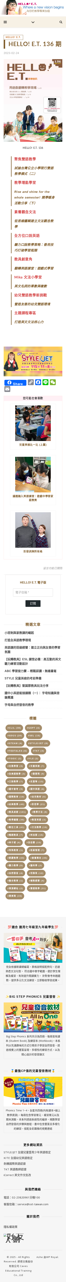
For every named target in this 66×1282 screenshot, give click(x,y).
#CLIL (14, 728)
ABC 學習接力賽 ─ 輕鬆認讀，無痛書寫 (30, 671)
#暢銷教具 (15, 835)
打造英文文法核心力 (29, 322)
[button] (33, 362)
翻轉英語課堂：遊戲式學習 (34, 268)
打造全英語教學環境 (18, 640)
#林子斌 (14, 842)
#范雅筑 (36, 873)
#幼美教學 (16, 804)
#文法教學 (38, 827)
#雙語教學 (37, 888)
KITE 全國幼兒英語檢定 (18, 1158)
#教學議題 (16, 820)
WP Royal (52, 1257)
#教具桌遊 (17, 812)
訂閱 (33, 603)
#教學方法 (39, 812)
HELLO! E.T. (13, 37)
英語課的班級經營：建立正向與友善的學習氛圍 (32, 649)
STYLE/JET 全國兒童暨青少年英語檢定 (27, 1152)
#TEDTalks (17, 751)
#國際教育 (16, 797)
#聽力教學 (15, 865)
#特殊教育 (15, 850)
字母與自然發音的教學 (19, 704)
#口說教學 (15, 781)
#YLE (32, 758)
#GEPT (33, 728)
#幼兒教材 (38, 797)
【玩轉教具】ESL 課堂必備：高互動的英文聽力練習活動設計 (33, 661)
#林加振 (36, 835)
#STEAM (15, 743)
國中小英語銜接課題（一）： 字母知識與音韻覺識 (32, 695)
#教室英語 (38, 820)
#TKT (38, 751)
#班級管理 (37, 850)
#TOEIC (15, 758)
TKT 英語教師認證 (15, 1169)
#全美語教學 (16, 774)
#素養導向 (38, 858)
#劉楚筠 (38, 774)
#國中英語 (37, 789)
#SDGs (15, 735)
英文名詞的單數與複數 (30, 286)
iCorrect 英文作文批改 (17, 1175)
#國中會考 (15, 789)
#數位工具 (16, 827)
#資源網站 (15, 888)
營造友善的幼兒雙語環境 (32, 304)
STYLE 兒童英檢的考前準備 (23, 678)
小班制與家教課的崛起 (19, 632)
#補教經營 (37, 881)
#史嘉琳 (36, 781)
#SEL (34, 735)
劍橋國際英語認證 (15, 1163)
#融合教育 (15, 881)
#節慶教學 (16, 858)
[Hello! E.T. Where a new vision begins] (33, 7)
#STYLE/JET (38, 743)
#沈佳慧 (34, 842)
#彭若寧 (37, 804)
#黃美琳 (15, 896)
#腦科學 (35, 865)
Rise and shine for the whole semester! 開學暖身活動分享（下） (34, 197)
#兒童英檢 (37, 766)
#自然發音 (15, 873)
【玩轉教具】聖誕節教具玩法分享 (27, 685)
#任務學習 (15, 766)
